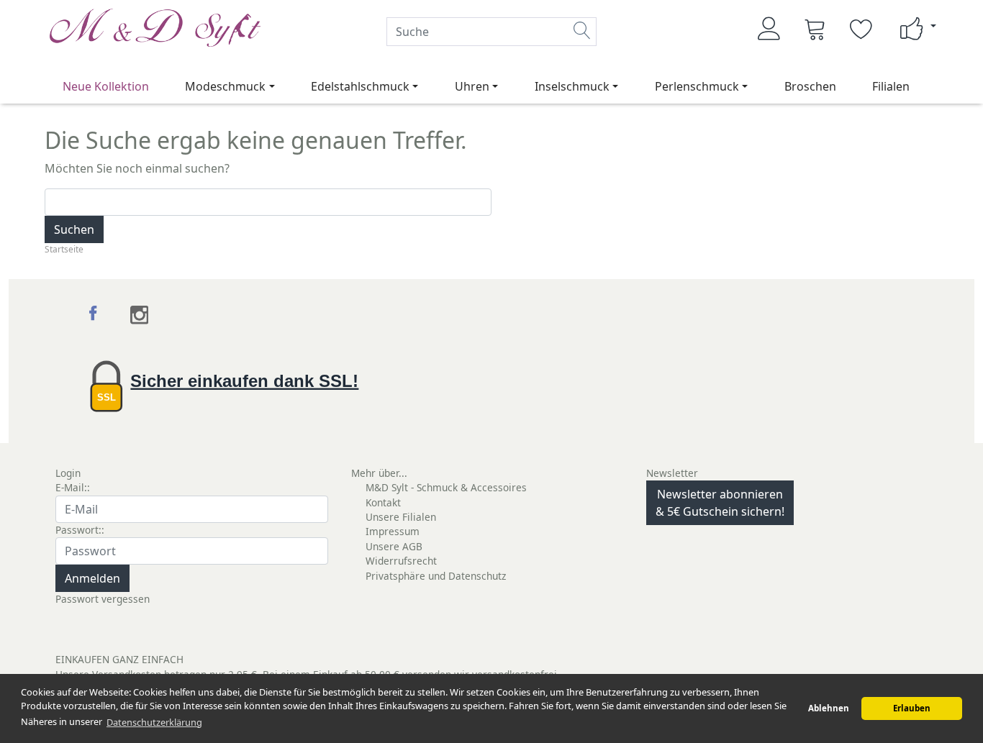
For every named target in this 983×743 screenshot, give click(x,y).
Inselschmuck (572, 86)
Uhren (472, 86)
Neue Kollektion (106, 86)
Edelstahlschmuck (360, 86)
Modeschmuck (225, 86)
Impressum (393, 531)
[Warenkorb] (815, 28)
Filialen (891, 86)
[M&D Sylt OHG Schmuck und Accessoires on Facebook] (95, 315)
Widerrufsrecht (401, 560)
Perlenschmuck (697, 86)
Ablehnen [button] (828, 708)
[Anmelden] (769, 28)
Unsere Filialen (401, 517)
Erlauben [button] (911, 708)
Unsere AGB (394, 546)
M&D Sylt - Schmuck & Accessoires (446, 487)
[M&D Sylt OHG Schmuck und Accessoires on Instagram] (139, 315)
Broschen (810, 86)
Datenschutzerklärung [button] (154, 722)
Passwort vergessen (102, 599)
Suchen (74, 229)
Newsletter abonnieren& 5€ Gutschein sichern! (720, 502)
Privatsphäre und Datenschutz (436, 576)
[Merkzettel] (861, 28)
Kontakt (383, 502)
